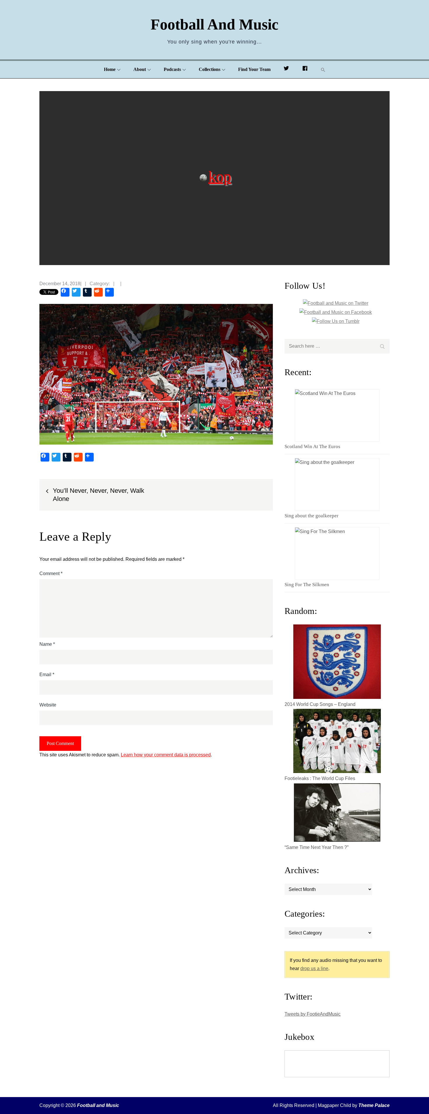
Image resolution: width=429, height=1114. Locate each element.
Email (46, 674)
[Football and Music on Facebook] (305, 69)
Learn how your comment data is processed (166, 754)
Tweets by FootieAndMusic (313, 1014)
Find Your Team (254, 69)
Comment (50, 573)
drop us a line (314, 968)
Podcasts (172, 69)
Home (110, 69)
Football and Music (214, 24)
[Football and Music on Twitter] (286, 69)
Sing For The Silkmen (307, 584)
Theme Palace (374, 1105)
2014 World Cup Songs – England (320, 704)
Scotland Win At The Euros (312, 446)
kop (219, 176)
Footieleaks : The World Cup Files (320, 778)
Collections (209, 69)
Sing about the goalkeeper (312, 515)
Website (47, 704)
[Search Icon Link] (323, 69)
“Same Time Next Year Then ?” (316, 847)
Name (47, 644)
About (139, 69)
